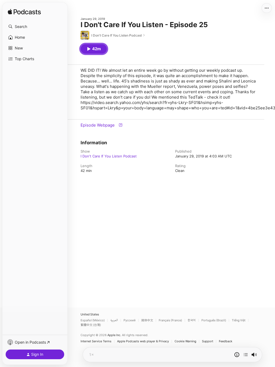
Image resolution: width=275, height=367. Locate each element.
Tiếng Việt (238, 320)
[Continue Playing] (246, 354)
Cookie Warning (185, 341)
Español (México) (93, 320)
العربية (114, 320)
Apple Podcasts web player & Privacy (143, 341)
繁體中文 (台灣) (91, 324)
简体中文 (147, 320)
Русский (130, 320)
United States (90, 314)
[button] (35, 26)
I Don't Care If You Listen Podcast (109, 156)
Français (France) (170, 320)
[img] (24, 12)
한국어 (192, 320)
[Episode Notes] (237, 354)
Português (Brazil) (213, 320)
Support (207, 341)
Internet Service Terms (96, 341)
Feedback (225, 341)
